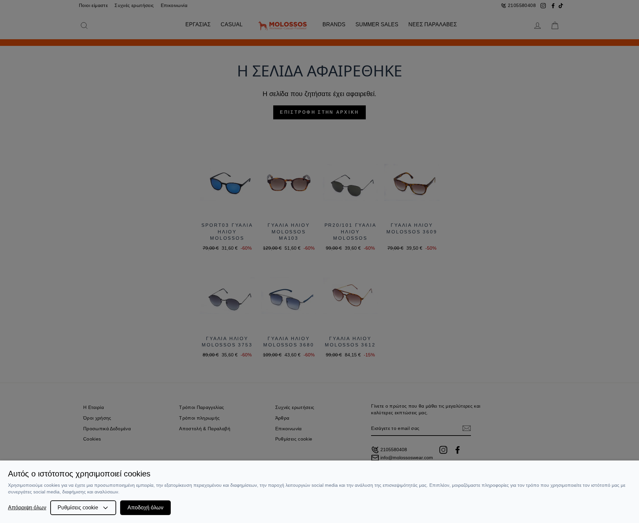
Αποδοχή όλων (145, 507)
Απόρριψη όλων (27, 507)
